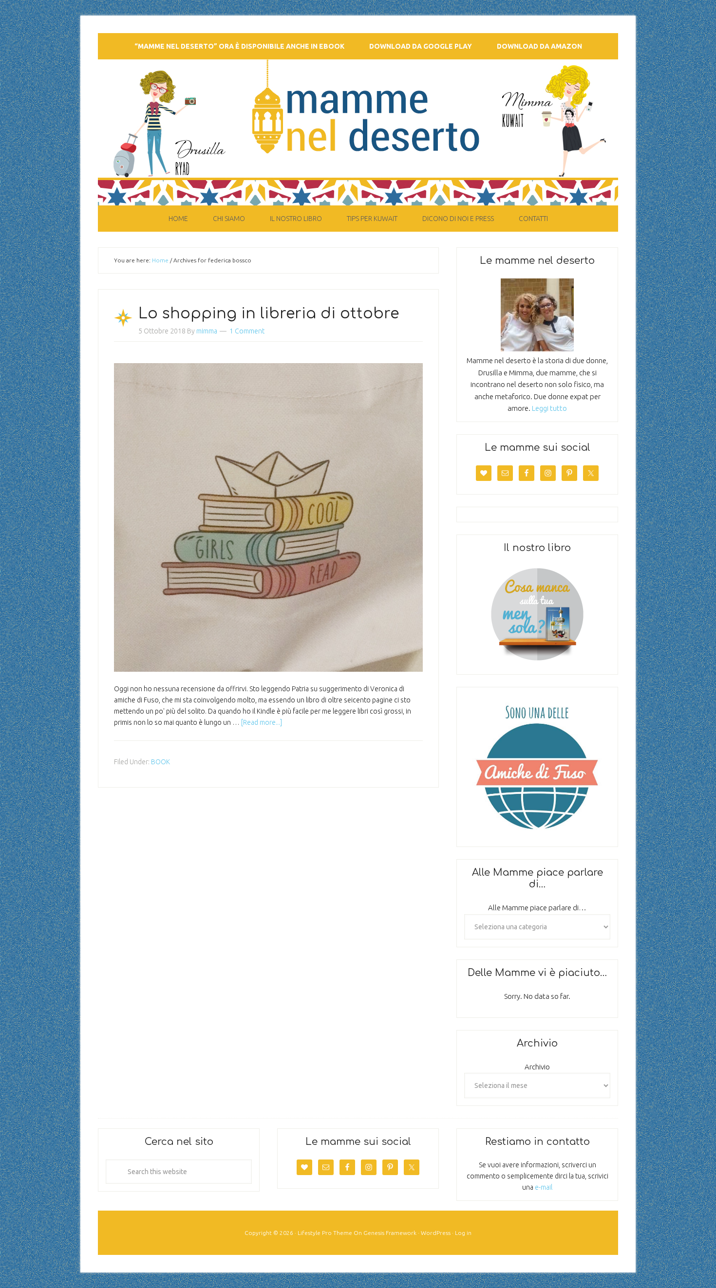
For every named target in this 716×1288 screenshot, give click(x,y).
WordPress (436, 1233)
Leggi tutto (549, 408)
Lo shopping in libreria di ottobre (268, 314)
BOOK (160, 762)
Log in (463, 1233)
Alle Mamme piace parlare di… (537, 907)
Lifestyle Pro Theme (325, 1233)
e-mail (543, 1187)
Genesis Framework (389, 1233)
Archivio (537, 1067)
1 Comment (246, 331)
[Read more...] (261, 722)
